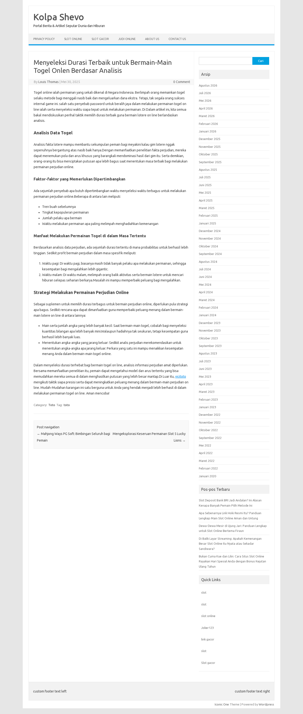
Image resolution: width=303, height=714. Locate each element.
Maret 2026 (206, 116)
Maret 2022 (206, 460)
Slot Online (73, 38)
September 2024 (210, 253)
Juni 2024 (205, 276)
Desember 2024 (209, 230)
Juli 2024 (205, 269)
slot (203, 592)
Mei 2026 (205, 100)
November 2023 (210, 330)
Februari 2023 (208, 399)
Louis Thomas (48, 82)
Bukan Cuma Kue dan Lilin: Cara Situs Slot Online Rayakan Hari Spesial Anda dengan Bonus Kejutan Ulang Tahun (232, 561)
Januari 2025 (207, 223)
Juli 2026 (205, 93)
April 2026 (206, 108)
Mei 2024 (205, 284)
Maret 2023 (206, 391)
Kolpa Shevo (58, 17)
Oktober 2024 (208, 246)
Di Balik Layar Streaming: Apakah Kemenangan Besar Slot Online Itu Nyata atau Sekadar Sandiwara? (230, 543)
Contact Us (177, 38)
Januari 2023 (207, 407)
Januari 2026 (207, 131)
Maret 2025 (206, 208)
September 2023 (210, 345)
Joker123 (207, 627)
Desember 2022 (209, 414)
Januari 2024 (207, 315)
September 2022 (210, 437)
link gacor (207, 639)
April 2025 (206, 200)
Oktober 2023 (208, 338)
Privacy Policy (44, 38)
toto (67, 405)
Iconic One (222, 704)
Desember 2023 (209, 322)
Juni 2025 (205, 185)
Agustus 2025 (208, 169)
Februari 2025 (208, 215)
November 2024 (210, 238)
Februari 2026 (208, 123)
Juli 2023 (205, 361)
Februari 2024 (208, 307)
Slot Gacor (100, 38)
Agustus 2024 (208, 261)
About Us (152, 38)
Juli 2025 (205, 177)
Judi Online (127, 38)
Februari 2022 (208, 468)
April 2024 (206, 292)
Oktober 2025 (208, 154)
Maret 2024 (206, 300)
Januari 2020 (207, 476)
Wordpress (266, 704)
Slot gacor (208, 662)
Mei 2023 (205, 376)
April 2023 (206, 384)
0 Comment (181, 82)
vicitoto (180, 376)
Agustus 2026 (208, 85)
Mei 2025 (205, 192)
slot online (208, 616)
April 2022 (206, 453)
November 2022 (210, 422)
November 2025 (210, 146)
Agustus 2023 (208, 353)
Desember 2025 (209, 138)
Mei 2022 (205, 445)
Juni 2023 (205, 368)
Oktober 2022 (208, 430)
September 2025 (210, 162)
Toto (51, 405)
